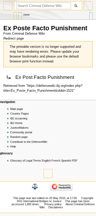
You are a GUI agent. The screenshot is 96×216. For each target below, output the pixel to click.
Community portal (21, 132)
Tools (91, 15)
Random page (19, 136)
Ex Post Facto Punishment (44, 77)
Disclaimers (55, 207)
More (26, 14)
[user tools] (88, 5)
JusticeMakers (19, 127)
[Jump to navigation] (7, 5)
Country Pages (19, 113)
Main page (16, 108)
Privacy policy (53, 204)
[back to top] (48, 173)
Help (13, 146)
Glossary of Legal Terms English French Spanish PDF (44, 160)
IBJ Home (16, 123)
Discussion (20, 15)
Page (15, 15)
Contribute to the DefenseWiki (28, 141)
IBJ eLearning (18, 118)
